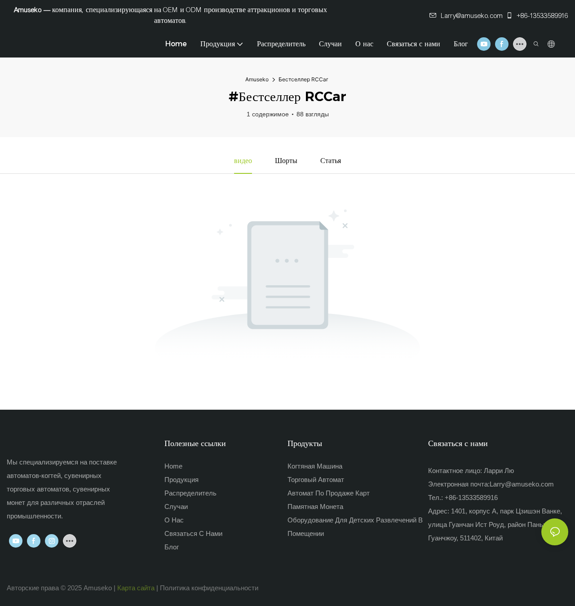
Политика (175, 588)
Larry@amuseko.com (472, 16)
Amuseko (257, 79)
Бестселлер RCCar (303, 79)
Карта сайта (136, 588)
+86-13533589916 (541, 16)
